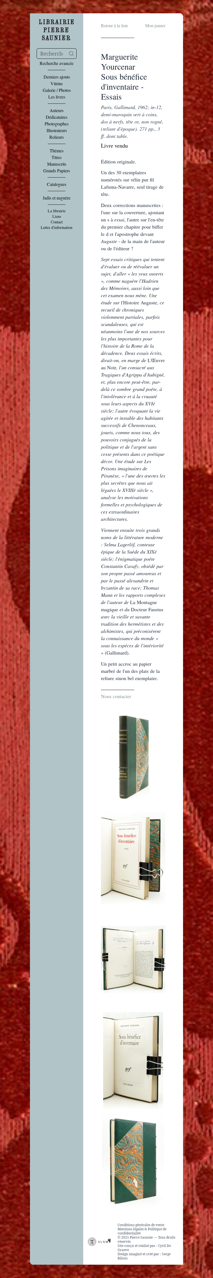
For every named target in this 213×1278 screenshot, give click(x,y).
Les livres (56, 97)
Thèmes (57, 150)
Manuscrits (56, 164)
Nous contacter (116, 696)
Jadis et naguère (56, 198)
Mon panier (155, 25)
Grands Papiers (56, 170)
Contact (57, 222)
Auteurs (57, 110)
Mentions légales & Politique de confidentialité (142, 1231)
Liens (56, 216)
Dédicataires (56, 117)
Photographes (57, 124)
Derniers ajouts (57, 77)
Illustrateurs (57, 130)
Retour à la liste (114, 25)
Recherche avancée (56, 63)
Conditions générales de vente (141, 1225)
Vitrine (56, 83)
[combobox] (56, 54)
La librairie (56, 211)
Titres (57, 157)
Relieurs (56, 137)
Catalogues (56, 184)
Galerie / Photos (57, 90)
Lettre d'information (56, 227)
